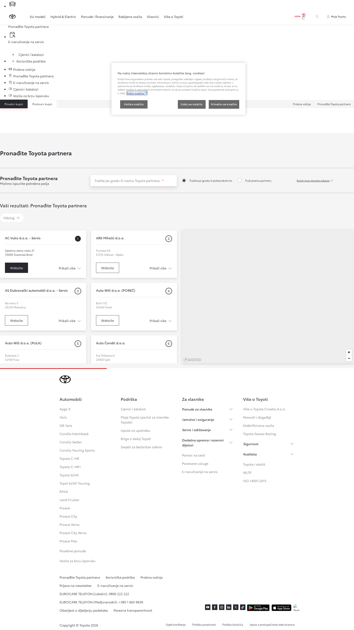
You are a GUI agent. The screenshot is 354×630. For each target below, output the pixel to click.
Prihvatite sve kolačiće (224, 104)
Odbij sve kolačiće (191, 104)
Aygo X (65, 408)
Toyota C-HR (69, 458)
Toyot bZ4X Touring (75, 483)
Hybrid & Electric (63, 16)
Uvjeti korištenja (176, 624)
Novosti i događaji (257, 417)
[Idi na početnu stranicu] (12, 16)
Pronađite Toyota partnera (334, 104)
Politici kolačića (135, 93)
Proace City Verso (73, 532)
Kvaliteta (250, 454)
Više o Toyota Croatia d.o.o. (264, 408)
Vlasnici (153, 16)
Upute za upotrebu (135, 430)
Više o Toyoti (173, 16)
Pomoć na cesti (193, 455)
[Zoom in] (349, 352)
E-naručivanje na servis (200, 471)
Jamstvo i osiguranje (198, 419)
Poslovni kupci (42, 104)
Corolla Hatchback (74, 433)
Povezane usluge (195, 463)
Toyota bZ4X (69, 474)
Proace (65, 507)
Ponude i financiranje (97, 16)
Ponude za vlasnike (197, 409)
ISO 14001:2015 (254, 480)
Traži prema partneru (258, 180)
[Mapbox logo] (192, 359)
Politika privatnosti (204, 624)
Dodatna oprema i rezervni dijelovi (203, 442)
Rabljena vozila (130, 16)
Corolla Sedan (71, 441)
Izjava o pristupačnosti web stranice (272, 624)
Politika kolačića (232, 624)
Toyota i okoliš (254, 464)
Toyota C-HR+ (70, 466)
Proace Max (68, 540)
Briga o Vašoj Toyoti (136, 438)
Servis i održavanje (196, 429)
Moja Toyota (338, 16)
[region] (268, 296)
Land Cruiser (69, 499)
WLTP (247, 472)
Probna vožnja (302, 104)
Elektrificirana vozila (258, 425)
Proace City (68, 516)
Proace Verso (70, 524)
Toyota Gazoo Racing (259, 433)
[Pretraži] (317, 16)
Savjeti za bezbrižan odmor (141, 446)
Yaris (63, 417)
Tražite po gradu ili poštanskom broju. (211, 180)
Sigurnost (250, 443)
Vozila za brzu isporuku (77, 560)
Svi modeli (38, 16)
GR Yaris (66, 425)
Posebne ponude (73, 550)
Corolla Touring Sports (77, 450)
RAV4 (64, 491)
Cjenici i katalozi (133, 408)
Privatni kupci (14, 104)
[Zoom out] (349, 358)
